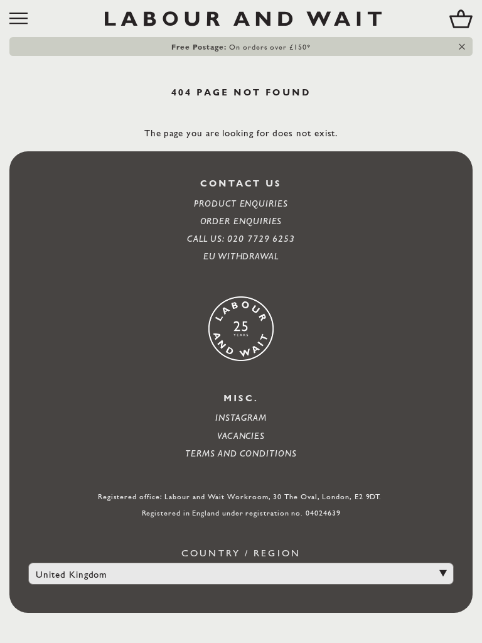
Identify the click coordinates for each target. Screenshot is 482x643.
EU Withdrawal (241, 256)
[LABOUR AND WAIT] (243, 18)
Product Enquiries (241, 203)
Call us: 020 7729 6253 (241, 238)
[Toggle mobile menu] (23, 18)
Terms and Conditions (240, 453)
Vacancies (241, 435)
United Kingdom (71, 574)
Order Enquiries (241, 220)
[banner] (241, 18)
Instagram (240, 417)
